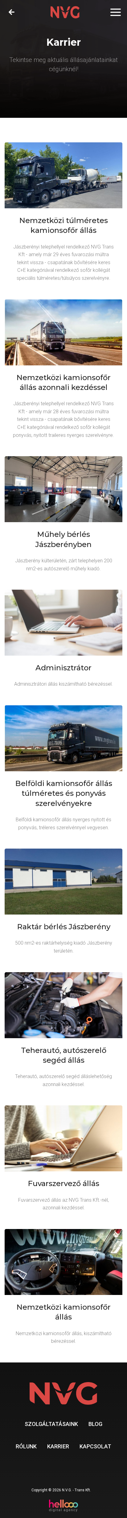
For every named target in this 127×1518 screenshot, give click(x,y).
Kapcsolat (95, 1446)
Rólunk (26, 1446)
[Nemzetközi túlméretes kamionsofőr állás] (63, 216)
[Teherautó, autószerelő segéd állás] (63, 1034)
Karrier (58, 1446)
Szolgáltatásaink (51, 1424)
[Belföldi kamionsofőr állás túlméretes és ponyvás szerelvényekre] (63, 772)
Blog (95, 1424)
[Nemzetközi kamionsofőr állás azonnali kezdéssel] (63, 373)
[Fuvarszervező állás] (63, 1162)
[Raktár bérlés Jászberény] (63, 905)
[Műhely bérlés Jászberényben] (63, 518)
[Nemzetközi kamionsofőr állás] (63, 1291)
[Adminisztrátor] (63, 642)
